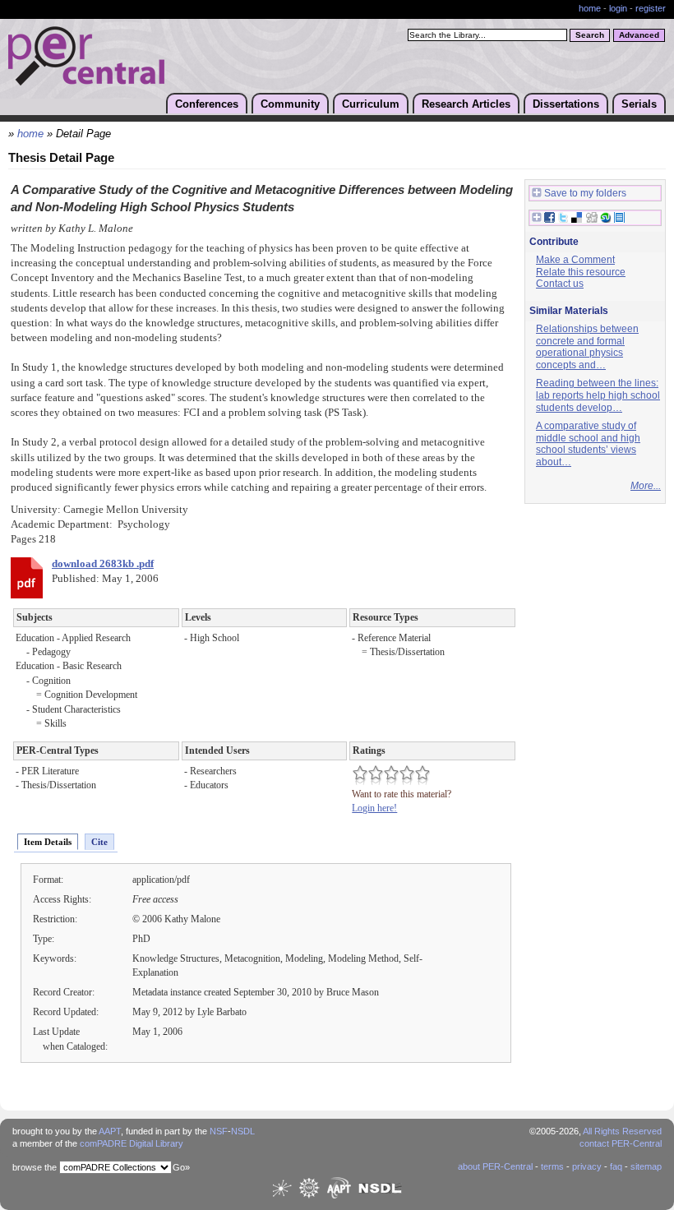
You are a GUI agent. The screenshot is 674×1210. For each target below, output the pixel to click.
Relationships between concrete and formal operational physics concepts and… (587, 347)
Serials (639, 104)
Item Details (48, 842)
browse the (34, 1167)
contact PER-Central (620, 1143)
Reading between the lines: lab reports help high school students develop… (598, 395)
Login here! (374, 808)
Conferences (206, 104)
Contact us (560, 283)
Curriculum (370, 104)
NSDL (243, 1131)
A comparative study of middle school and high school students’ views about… (588, 444)
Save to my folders (585, 193)
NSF (219, 1131)
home (590, 8)
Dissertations (566, 104)
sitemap (646, 1166)
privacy (587, 1166)
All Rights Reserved (622, 1131)
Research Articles (466, 104)
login (618, 8)
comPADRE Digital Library (131, 1143)
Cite (99, 842)
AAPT (110, 1131)
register (650, 8)
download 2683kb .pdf (103, 564)
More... (645, 486)
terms (552, 1166)
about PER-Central (495, 1166)
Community (290, 104)
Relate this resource (581, 272)
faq (616, 1166)
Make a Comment (575, 260)
